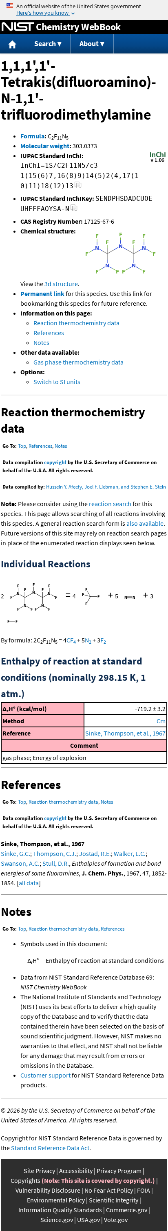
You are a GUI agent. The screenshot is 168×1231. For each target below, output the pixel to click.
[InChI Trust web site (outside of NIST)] (157, 161)
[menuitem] (12, 44)
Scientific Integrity (113, 1200)
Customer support (45, 1075)
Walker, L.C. (130, 853)
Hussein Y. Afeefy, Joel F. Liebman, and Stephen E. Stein (106, 486)
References (48, 333)
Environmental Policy (56, 1200)
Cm (161, 721)
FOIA (143, 1190)
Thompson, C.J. (54, 853)
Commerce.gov (126, 1210)
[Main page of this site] (12, 44)
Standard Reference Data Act (50, 1148)
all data (29, 883)
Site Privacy (39, 1171)
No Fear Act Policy (108, 1190)
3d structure (61, 284)
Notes (41, 342)
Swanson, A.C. (20, 863)
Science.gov (56, 1219)
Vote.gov (116, 1219)
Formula (32, 136)
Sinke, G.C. (15, 853)
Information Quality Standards (60, 1210)
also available (145, 523)
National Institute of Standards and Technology (18, 27)
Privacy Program (119, 1171)
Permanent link (42, 293)
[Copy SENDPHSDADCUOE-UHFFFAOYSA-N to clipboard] (74, 210)
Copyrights (25, 1180)
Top (22, 445)
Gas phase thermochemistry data (78, 362)
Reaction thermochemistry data (76, 323)
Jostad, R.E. (95, 853)
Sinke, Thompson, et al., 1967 (125, 733)
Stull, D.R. (55, 863)
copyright (55, 462)
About (89, 43)
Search (45, 43)
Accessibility (76, 1171)
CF (71, 640)
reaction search (110, 504)
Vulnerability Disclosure (47, 1190)
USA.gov (88, 1219)
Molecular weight (44, 146)
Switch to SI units (56, 382)
